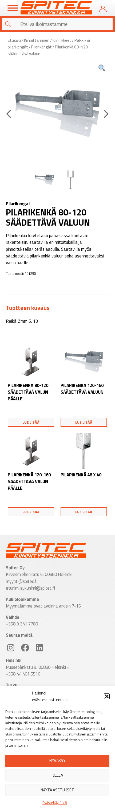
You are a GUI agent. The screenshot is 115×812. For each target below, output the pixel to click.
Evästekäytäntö (54, 802)
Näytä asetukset (57, 790)
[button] (106, 696)
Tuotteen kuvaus (28, 307)
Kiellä (57, 775)
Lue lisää (30, 422)
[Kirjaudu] (103, 8)
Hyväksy (57, 760)
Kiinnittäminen (36, 40)
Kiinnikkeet (62, 40)
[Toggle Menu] (12, 8)
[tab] (28, 308)
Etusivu (14, 40)
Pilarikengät (41, 47)
